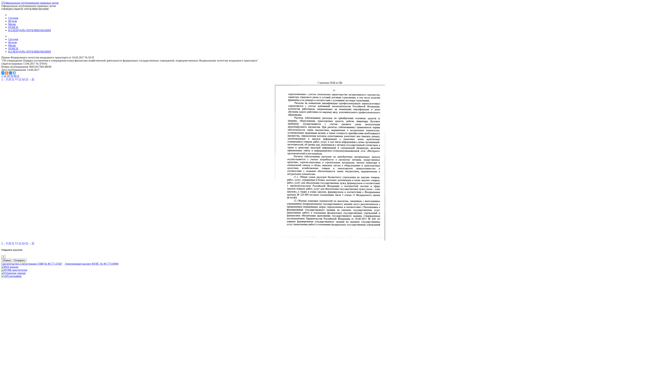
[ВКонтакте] (2, 73)
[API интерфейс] (11, 276)
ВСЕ (16, 76)
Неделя (12, 21)
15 (26, 79)
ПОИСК (13, 27)
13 (19, 79)
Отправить (19, 260)
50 (11, 76)
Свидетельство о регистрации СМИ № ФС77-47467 (31, 263)
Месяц (12, 24)
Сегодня (13, 17)
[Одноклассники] (6, 73)
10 (4, 76)
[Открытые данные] (13, 273)
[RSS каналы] (9, 266)
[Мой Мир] (10, 73)
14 (23, 79)
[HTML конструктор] (14, 269)
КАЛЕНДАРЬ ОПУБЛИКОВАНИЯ (29, 30)
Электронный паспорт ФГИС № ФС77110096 (91, 263)
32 (32, 79)
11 (13, 79)
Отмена (7, 260)
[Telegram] (14, 73)
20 (8, 76)
